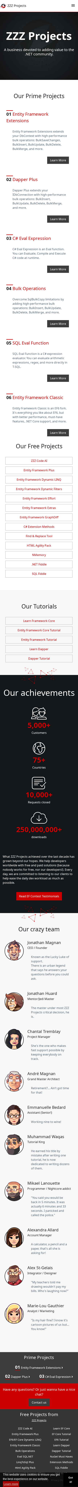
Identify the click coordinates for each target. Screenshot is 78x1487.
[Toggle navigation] (73, 6)
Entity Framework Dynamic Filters (39, 489)
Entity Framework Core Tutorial (39, 630)
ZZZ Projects (39, 1420)
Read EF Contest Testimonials (39, 896)
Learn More (58, 160)
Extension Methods (61, 1462)
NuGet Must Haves (61, 1456)
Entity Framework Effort (39, 498)
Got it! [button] (70, 1479)
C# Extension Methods (39, 527)
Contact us (39, 1402)
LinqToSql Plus (25, 1462)
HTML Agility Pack (39, 546)
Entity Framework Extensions (27, 117)
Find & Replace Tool (39, 536)
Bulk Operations (26, 288)
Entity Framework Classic (34, 397)
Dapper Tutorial (39, 658)
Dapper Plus (16, 1376)
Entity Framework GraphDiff (39, 517)
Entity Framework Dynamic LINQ (39, 480)
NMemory (39, 555)
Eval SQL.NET (25, 1456)
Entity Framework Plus (39, 470)
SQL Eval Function (27, 343)
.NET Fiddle (39, 564)
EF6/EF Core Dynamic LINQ (25, 1439)
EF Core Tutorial (61, 1434)
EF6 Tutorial (61, 1439)
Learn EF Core (61, 1428)
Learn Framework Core (39, 621)
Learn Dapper (39, 649)
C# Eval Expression (28, 238)
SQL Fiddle (39, 574)
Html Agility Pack (25, 1467)
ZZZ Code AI (39, 461)
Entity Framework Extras (39, 508)
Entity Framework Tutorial (39, 640)
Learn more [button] (11, 1484)
